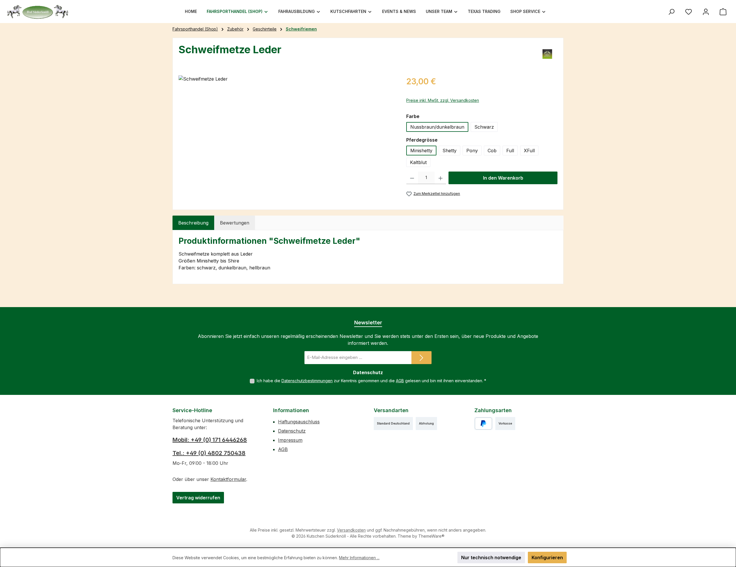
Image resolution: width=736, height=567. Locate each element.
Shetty (449, 150)
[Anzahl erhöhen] (440, 178)
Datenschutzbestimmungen (307, 380)
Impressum (290, 440)
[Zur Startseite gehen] (37, 11)
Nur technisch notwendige (491, 557)
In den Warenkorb (503, 178)
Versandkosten (351, 530)
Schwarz (484, 127)
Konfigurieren (547, 557)
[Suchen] (671, 12)
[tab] (193, 223)
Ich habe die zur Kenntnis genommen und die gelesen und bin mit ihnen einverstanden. (371, 380)
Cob (492, 150)
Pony (472, 150)
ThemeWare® (431, 536)
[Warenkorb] (723, 12)
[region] (286, 137)
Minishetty (421, 150)
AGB (400, 380)
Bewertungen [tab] (234, 223)
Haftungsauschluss (299, 422)
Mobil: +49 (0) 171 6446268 (209, 439)
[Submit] (421, 357)
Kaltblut (418, 162)
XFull (529, 150)
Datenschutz (292, 431)
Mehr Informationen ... (359, 557)
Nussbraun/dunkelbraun (437, 127)
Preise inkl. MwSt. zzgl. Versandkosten (442, 100)
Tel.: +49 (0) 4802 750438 (209, 453)
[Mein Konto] (706, 12)
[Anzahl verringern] (412, 178)
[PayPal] (483, 423)
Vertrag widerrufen (198, 498)
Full (510, 150)
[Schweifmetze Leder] (286, 137)
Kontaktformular (228, 479)
